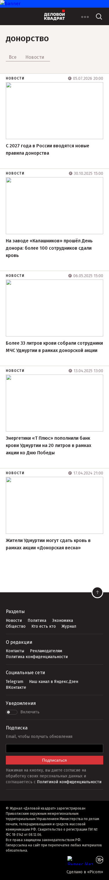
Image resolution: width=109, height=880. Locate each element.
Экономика (62, 620)
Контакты (15, 650)
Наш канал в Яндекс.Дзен (53, 681)
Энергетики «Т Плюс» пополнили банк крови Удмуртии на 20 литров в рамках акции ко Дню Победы (48, 445)
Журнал (69, 626)
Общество (16, 626)
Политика (37, 620)
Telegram (14, 681)
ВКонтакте (16, 687)
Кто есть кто (43, 626)
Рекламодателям (46, 650)
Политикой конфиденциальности (69, 781)
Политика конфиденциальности (37, 656)
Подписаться (54, 760)
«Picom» (95, 871)
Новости (15, 78)
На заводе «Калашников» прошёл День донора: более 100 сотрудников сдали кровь (49, 248)
